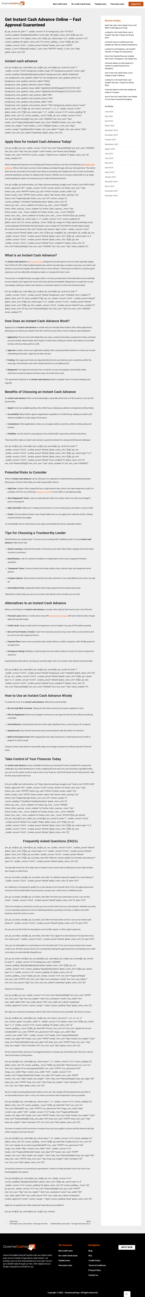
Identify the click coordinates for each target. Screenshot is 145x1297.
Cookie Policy (94, 1260)
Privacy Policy (94, 1270)
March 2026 (109, 126)
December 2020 (111, 191)
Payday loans (100, 4)
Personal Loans (117, 4)
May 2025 (109, 163)
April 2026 (109, 121)
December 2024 (111, 182)
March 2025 (109, 172)
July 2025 (109, 154)
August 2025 (110, 149)
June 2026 (109, 112)
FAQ (90, 1255)
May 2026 (109, 116)
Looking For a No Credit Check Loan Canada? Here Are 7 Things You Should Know (119, 82)
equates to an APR (44, 492)
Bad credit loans (60, 4)
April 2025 (109, 168)
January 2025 (110, 177)
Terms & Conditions (97, 1265)
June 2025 (109, 158)
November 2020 (111, 196)
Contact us (93, 1275)
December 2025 (111, 130)
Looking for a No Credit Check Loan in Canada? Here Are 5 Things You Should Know (119, 35)
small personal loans (58, 616)
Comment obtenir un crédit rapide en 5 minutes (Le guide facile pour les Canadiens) (119, 66)
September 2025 (111, 144)
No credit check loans (81, 4)
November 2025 (111, 135)
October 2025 (110, 140)
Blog (90, 1251)
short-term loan (36, 262)
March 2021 (109, 186)
